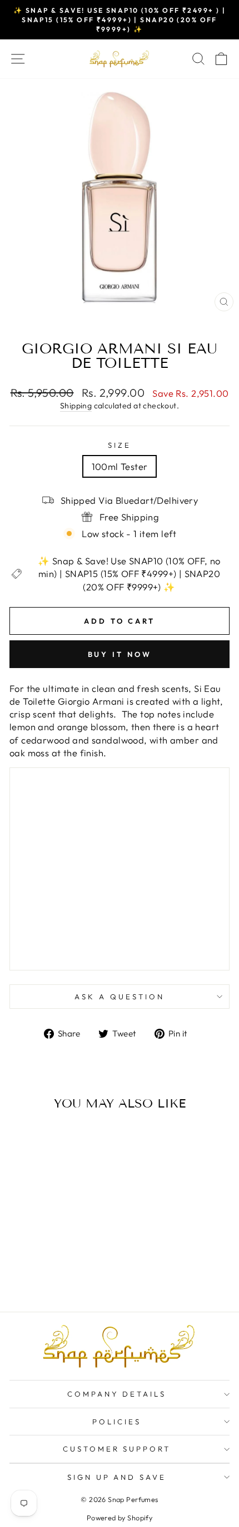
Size (119, 445)
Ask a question (119, 996)
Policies (116, 1421)
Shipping (76, 406)
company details (117, 1393)
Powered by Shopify (119, 1517)
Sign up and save (117, 1477)
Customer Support (117, 1448)
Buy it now (120, 654)
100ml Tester (120, 466)
